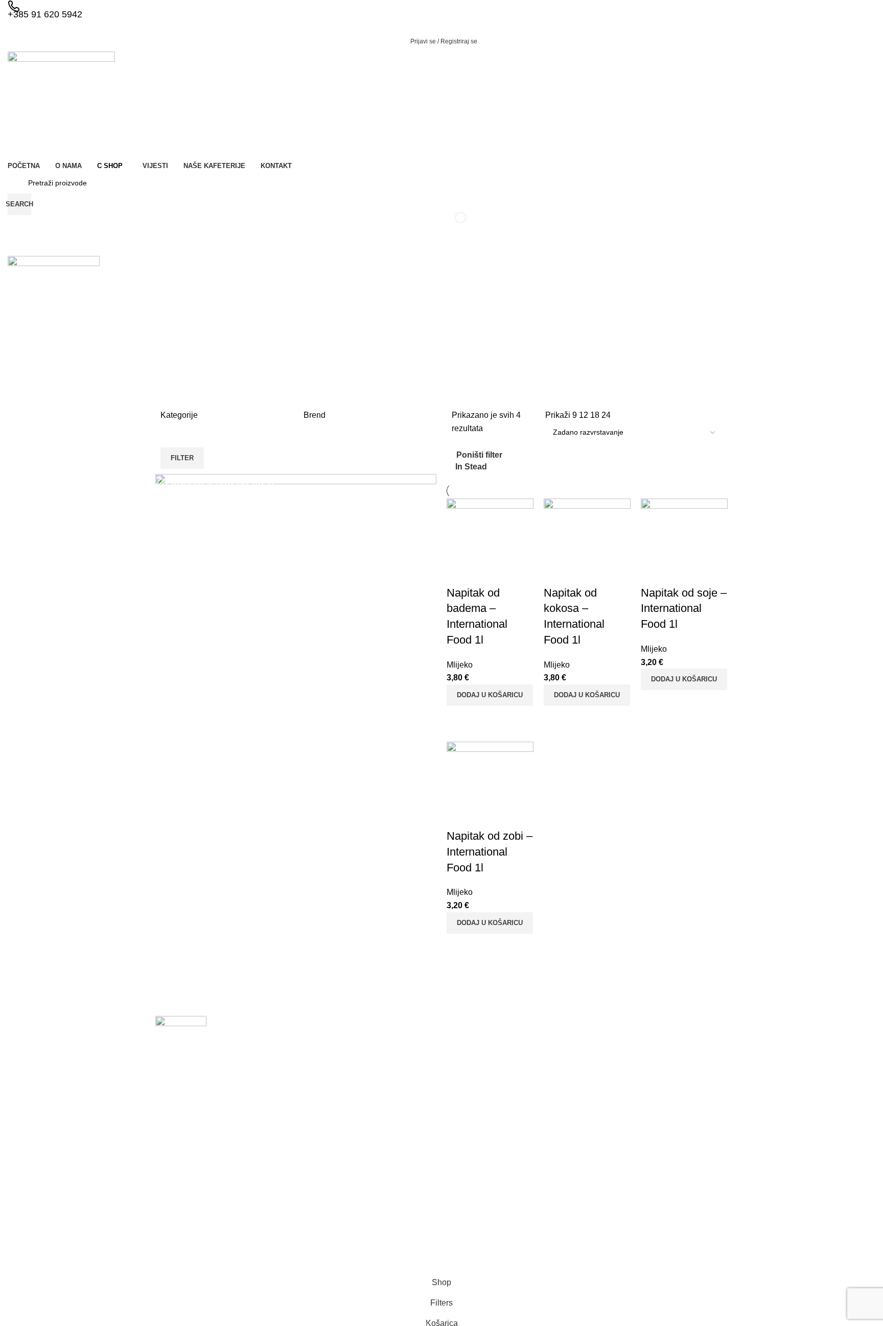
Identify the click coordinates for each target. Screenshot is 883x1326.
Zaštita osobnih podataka (492, 1204)
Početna (465, 1081)
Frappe (557, 1171)
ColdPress (655, 1101)
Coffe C (651, 1066)
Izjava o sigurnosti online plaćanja (491, 1226)
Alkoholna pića (568, 1223)
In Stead (471, 466)
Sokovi (556, 1205)
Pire (551, 1135)
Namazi (557, 1153)
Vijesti (461, 1151)
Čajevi (555, 1083)
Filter (182, 458)
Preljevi (557, 1188)
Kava (553, 1066)
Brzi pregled (459, 718)
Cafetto (651, 1153)
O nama (465, 1099)
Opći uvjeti (468, 1186)
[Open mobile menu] (441, 245)
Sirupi (554, 1118)
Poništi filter (479, 455)
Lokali (461, 1134)
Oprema (558, 1240)
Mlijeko (556, 1101)
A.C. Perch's (659, 1083)
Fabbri (649, 1118)
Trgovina (466, 1116)
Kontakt (464, 1169)
